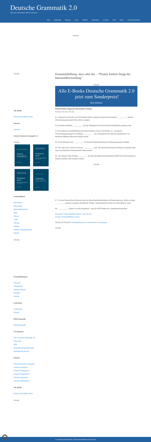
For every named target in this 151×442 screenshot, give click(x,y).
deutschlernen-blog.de (21, 351)
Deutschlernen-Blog (133, 20)
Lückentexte (95, 20)
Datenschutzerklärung (80, 439)
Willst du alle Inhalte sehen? (23, 116)
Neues (121, 20)
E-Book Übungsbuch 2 (22, 374)
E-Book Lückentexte (21, 377)
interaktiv (17, 293)
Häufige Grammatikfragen (23, 229)
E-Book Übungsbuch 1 (22, 370)
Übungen (68, 20)
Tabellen (85, 20)
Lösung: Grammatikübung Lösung (67, 217)
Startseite (17, 129)
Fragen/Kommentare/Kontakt (24, 348)
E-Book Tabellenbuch (21, 381)
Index (15, 212)
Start (48, 20)
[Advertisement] (75, 52)
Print (114, 20)
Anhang (16, 226)
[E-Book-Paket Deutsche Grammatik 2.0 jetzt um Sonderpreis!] (96, 106)
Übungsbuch (18, 286)
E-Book (16, 233)
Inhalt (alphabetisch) (21, 209)
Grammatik (57, 20)
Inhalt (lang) (18, 206)
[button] (5, 437)
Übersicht (17, 283)
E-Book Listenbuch (20, 367)
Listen (76, 20)
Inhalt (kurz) (18, 202)
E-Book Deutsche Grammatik (24, 364)
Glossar (16, 216)
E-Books (106, 20)
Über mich (17, 341)
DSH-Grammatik (20, 325)
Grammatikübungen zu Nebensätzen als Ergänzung (89, 222)
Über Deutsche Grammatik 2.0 (24, 337)
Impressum (92, 439)
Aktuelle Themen (20, 289)
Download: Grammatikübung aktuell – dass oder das (73, 214)
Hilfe (15, 344)
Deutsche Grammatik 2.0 (43, 7)
